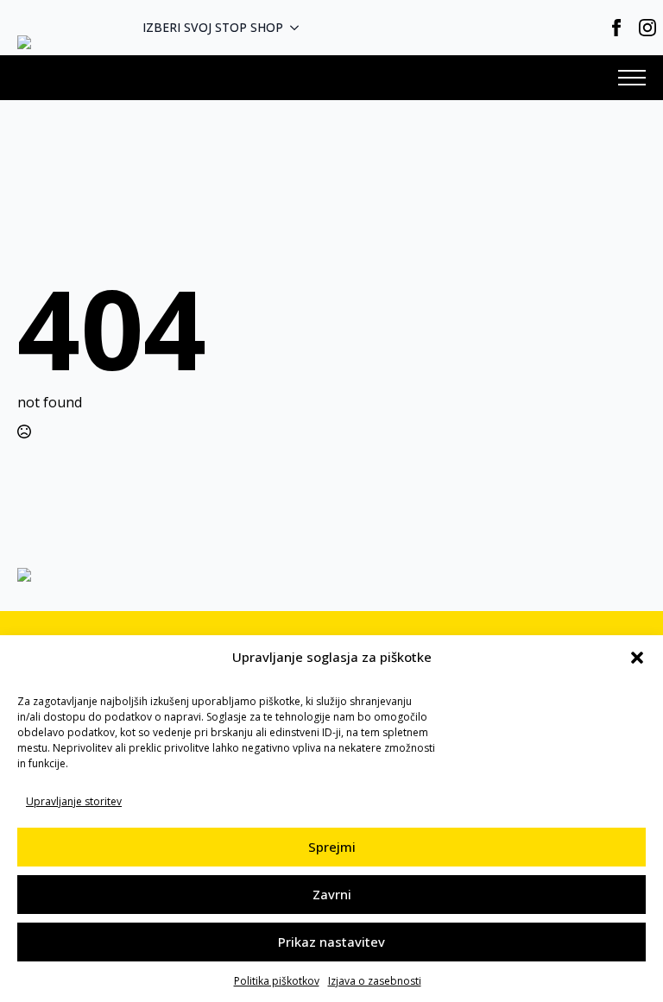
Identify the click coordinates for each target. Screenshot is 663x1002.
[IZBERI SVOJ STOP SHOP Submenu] (299, 27)
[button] (637, 657)
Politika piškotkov (276, 981)
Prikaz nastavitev (331, 941)
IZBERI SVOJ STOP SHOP (212, 27)
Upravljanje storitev (74, 801)
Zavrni (332, 894)
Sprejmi (332, 846)
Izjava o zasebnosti (374, 981)
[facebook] (616, 27)
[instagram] (647, 27)
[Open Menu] (632, 77)
